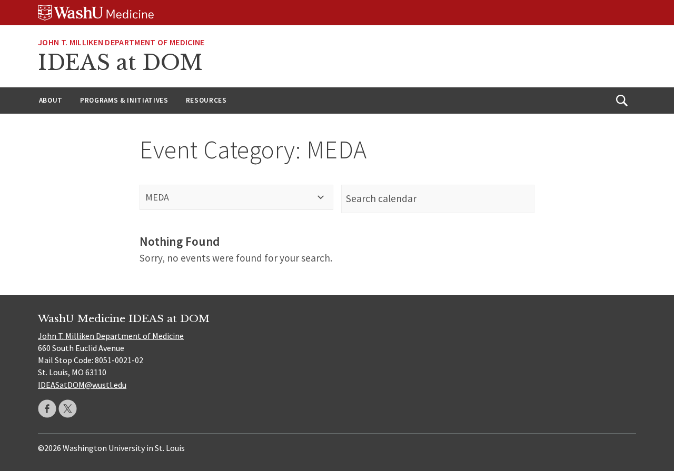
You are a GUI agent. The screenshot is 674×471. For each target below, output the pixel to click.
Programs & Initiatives (124, 100)
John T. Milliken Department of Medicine (121, 42)
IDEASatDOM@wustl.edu (82, 384)
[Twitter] (67, 408)
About (51, 100)
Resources (206, 100)
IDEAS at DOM (120, 62)
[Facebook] (47, 408)
